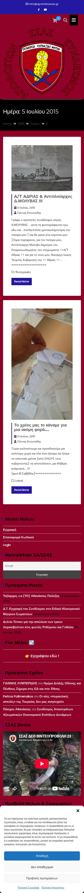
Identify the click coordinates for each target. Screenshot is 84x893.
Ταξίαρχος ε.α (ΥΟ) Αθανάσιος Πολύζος (31, 596)
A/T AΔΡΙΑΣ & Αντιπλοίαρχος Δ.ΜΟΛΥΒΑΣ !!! (43, 198)
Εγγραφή (9, 530)
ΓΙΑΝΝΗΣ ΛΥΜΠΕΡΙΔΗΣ (20, 683)
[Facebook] (38, 10)
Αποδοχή (42, 856)
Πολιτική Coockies (28, 887)
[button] (78, 811)
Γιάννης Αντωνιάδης (29, 213)
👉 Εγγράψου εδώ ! (42, 655)
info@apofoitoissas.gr (44, 4)
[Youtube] (45, 10)
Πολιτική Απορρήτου (52, 887)
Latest (19, 481)
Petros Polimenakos (18, 696)
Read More (21, 281)
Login (7, 545)
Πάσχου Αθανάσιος (17, 709)
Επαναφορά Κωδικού (18, 537)
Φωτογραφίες (23, 272)
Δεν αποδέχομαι (42, 867)
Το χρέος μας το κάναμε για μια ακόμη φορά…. (40, 427)
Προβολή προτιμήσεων (42, 878)
